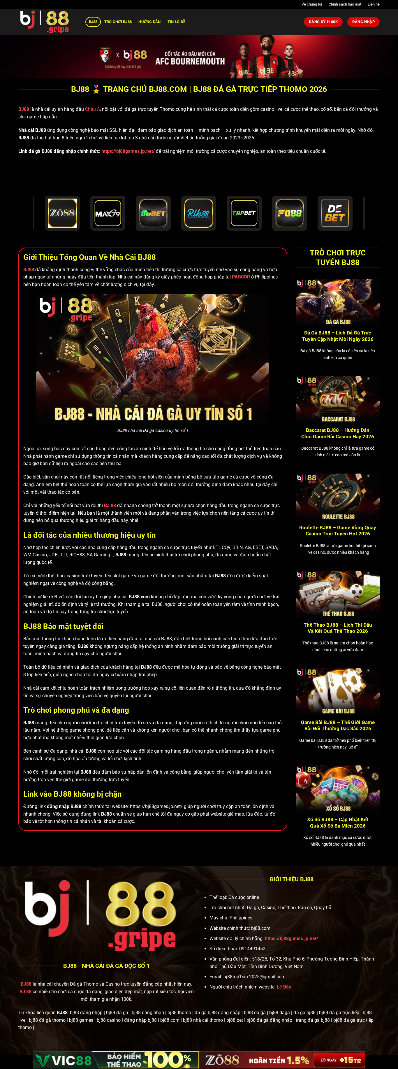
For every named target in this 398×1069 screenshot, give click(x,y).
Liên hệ (374, 4)
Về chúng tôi (312, 4)
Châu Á (92, 109)
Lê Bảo (284, 987)
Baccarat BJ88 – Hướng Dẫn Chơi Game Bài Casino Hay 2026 (337, 433)
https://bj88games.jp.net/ (128, 151)
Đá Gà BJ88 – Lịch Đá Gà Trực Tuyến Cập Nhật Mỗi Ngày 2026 (338, 336)
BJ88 (93, 22)
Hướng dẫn (149, 22)
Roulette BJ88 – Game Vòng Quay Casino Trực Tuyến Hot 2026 (337, 531)
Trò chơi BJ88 (118, 22)
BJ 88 (25, 991)
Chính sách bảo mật (345, 4)
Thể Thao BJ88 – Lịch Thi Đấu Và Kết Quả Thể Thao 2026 (338, 628)
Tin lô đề (176, 22)
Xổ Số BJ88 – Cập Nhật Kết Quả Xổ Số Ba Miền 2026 (337, 823)
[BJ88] (47, 22)
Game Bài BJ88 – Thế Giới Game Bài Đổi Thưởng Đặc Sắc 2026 (338, 726)
